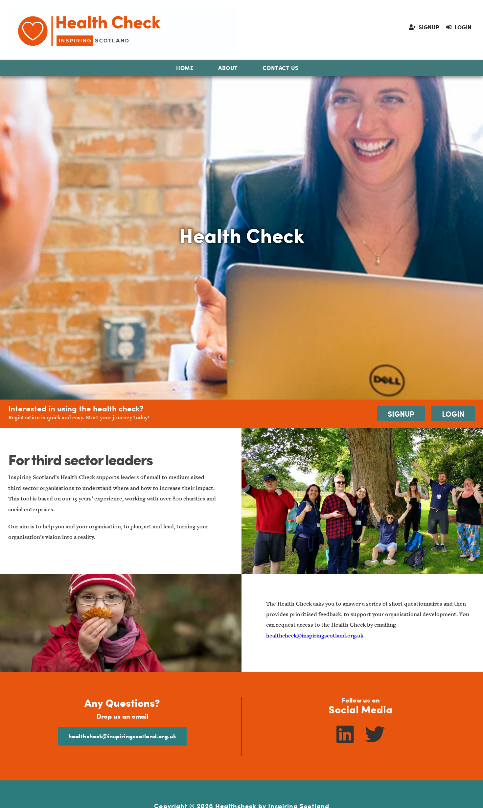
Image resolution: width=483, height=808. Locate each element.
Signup (428, 27)
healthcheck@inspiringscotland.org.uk (314, 635)
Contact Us (281, 67)
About (228, 67)
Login (462, 27)
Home (185, 67)
